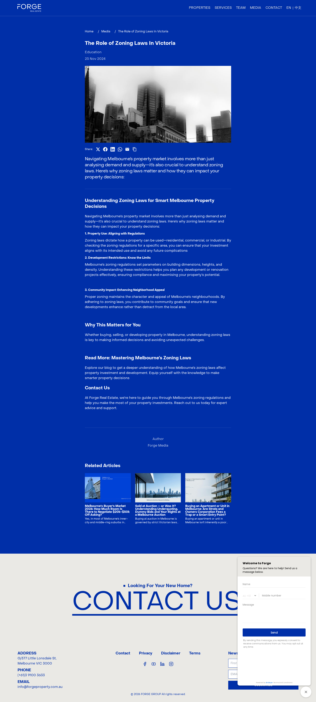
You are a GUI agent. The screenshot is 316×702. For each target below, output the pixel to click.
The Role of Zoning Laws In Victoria (143, 31)
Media (105, 31)
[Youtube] (153, 664)
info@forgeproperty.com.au (40, 687)
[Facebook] (145, 664)
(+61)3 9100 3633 (31, 675)
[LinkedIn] (162, 664)
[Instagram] (171, 664)
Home (89, 31)
